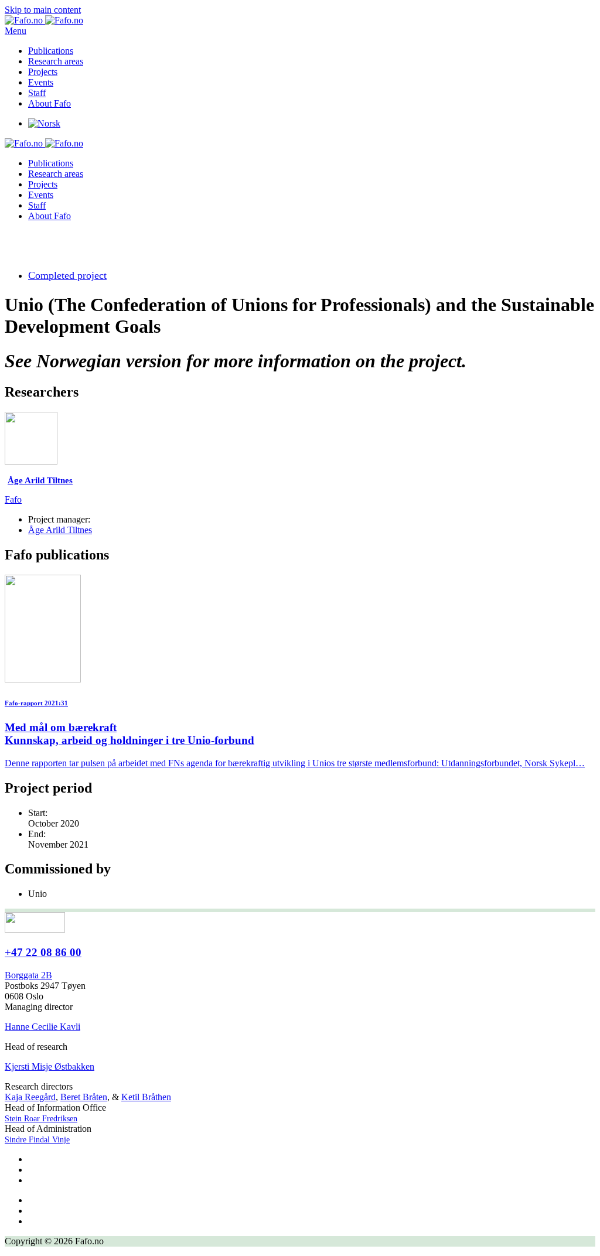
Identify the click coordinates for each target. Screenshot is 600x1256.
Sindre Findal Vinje (37, 1139)
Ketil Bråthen (146, 1097)
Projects (42, 72)
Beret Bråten (83, 1097)
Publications (50, 51)
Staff (37, 93)
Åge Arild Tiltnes (60, 530)
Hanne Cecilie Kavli (42, 1027)
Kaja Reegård (30, 1097)
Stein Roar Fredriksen (41, 1118)
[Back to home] (44, 20)
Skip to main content (43, 10)
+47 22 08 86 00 (43, 952)
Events (40, 82)
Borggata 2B (28, 975)
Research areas (55, 61)
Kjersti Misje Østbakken (49, 1066)
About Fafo (49, 103)
